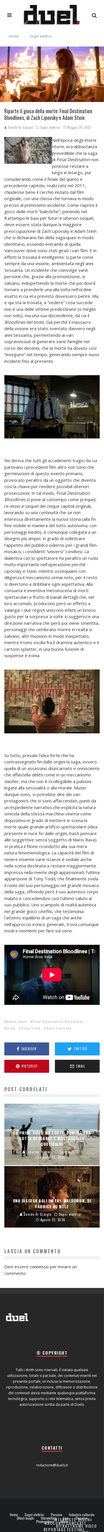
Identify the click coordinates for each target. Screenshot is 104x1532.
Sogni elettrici (50, 127)
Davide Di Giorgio (20, 127)
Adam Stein (17, 1021)
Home (14, 1514)
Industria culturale (81, 1514)
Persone (56, 1514)
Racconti (55, 1523)
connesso (39, 1266)
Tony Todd (30, 1028)
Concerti (76, 1523)
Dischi (85, 1519)
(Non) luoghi (25, 1518)
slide (11, 1028)
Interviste (65, 1519)
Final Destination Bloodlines (58, 1021)
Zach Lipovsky (59, 1028)
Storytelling (49, 1518)
